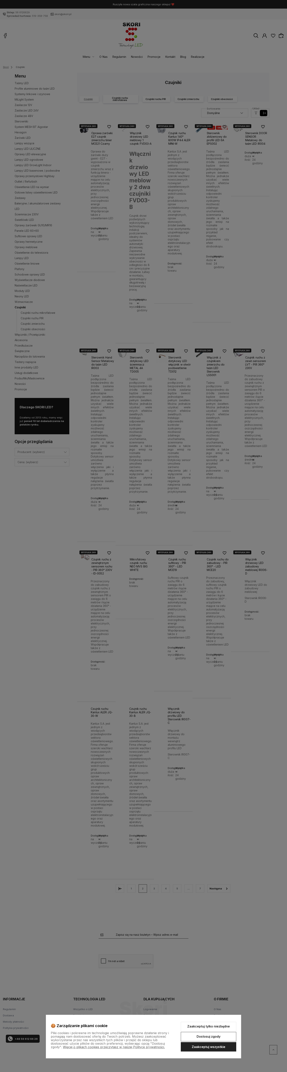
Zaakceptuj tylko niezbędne (208, 1026)
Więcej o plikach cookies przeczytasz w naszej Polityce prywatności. (114, 1047)
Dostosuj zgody (208, 1036)
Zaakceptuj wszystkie (208, 1047)
